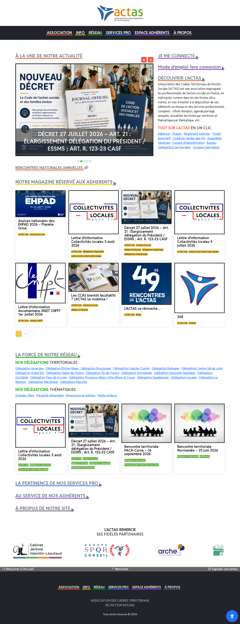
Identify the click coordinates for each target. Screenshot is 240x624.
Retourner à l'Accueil (19, 569)
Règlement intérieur (197, 134)
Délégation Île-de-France (102, 373)
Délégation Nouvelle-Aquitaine (174, 373)
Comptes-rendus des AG (189, 138)
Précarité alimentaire (50, 395)
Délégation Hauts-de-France (65, 373)
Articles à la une (37, 234)
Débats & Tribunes (132, 249)
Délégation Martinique (43, 382)
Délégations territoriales (174, 147)
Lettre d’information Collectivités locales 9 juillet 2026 (194, 242)
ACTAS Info (23, 234)
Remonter (121, 569)
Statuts (177, 134)
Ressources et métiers (80, 395)
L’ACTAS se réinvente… (142, 308)
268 (180, 317)
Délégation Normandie (137, 373)
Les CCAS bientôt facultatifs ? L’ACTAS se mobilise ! (93, 297)
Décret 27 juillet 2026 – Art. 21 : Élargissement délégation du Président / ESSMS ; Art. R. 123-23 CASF (84, 141)
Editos (138, 314)
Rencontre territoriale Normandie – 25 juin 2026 (197, 448)
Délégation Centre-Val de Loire (202, 368)
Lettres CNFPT (36, 320)
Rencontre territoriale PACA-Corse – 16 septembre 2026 (141, 450)
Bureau (211, 143)
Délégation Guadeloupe (153, 377)
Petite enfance (107, 395)
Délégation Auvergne (29, 368)
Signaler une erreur (224, 569)
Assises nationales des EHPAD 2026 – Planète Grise (36, 224)
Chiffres (192, 323)
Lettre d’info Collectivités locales (86, 256)
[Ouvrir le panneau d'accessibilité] (232, 616)
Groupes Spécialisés (206, 147)
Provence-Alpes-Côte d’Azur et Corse (141, 464)
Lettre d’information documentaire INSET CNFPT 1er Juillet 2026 (39, 311)
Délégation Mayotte (73, 382)
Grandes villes (24, 395)
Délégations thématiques (136, 254)
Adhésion (164, 134)
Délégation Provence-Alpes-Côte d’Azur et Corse (102, 377)
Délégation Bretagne (165, 368)
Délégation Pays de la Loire (48, 377)
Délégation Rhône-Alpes (62, 368)
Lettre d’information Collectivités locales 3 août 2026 (93, 242)
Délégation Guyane (184, 377)
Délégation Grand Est (29, 373)
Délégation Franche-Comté (131, 368)
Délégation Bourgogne (96, 368)
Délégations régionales (93, 251)
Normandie (205, 456)
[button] (59, 32)
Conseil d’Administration (188, 143)
